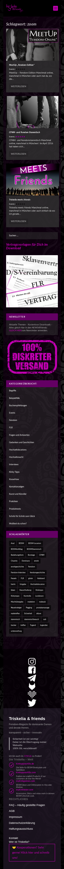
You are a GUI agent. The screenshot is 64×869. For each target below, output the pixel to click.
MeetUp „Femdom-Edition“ (22, 65)
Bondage (31, 555)
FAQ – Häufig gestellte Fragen (27, 805)
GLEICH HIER (15, 331)
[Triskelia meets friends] (32, 180)
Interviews (13, 465)
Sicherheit (28, 613)
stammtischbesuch (31, 619)
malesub (42, 602)
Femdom (13, 420)
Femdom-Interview (18, 572)
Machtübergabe (17, 602)
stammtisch (15, 619)
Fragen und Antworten (19, 435)
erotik (36, 561)
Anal (12, 543)
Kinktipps (39, 590)
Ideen (13, 590)
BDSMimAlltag (16, 549)
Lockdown (39, 596)
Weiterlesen (18, 86)
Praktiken (13, 501)
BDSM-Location (34, 543)
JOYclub (28, 756)
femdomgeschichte (37, 572)
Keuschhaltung (25, 590)
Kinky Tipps (14, 472)
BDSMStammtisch (34, 549)
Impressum (15, 816)
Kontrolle (27, 596)
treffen (23, 625)
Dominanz (26, 561)
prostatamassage (42, 608)
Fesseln (14, 578)
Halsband (41, 578)
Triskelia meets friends (20, 200)
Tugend (33, 625)
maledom (31, 602)
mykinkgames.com (25, 781)
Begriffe (12, 391)
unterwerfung (16, 631)
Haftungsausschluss (21, 828)
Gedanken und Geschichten (21, 442)
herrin (13, 584)
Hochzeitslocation (37, 584)
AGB (12, 810)
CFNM (41, 555)
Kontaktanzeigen (16, 487)
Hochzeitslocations (17, 450)
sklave (38, 613)
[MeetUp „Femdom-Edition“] (32, 45)
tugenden (44, 625)
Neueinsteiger (16, 608)
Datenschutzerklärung (22, 822)
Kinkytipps (15, 596)
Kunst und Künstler (17, 494)
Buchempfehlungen (18, 406)
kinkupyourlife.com (26, 772)
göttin (30, 578)
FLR (11, 428)
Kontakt (13, 838)
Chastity (14, 561)
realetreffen (15, 613)
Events (11, 69)
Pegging (29, 608)
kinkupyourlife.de (25, 764)
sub (44, 619)
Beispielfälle (14, 398)
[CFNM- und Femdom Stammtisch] (32, 112)
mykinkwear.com (24, 790)
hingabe (23, 584)
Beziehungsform (17, 555)
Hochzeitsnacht (16, 457)
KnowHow (14, 479)
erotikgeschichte (17, 567)
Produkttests (15, 509)
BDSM (21, 543)
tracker (13, 625)
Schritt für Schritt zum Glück (22, 516)
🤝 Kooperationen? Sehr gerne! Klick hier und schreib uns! (30, 852)
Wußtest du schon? (18, 524)
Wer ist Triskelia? (19, 841)
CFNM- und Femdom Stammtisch (24, 132)
